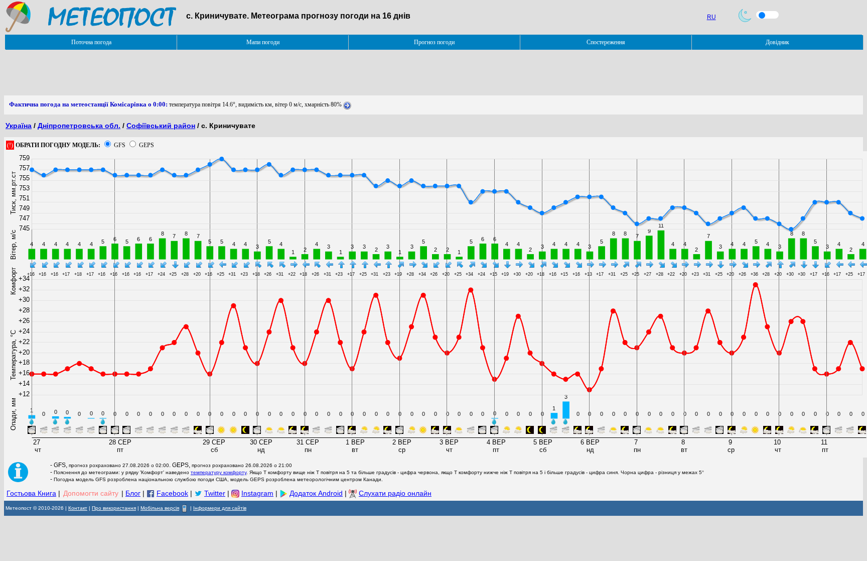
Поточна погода (91, 42)
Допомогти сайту (90, 493)
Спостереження (606, 42)
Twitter (214, 493)
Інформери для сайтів (219, 508)
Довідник (777, 42)
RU (711, 17)
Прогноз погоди (434, 42)
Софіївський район (160, 126)
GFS (119, 145)
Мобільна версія (159, 508)
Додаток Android (316, 493)
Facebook (172, 493)
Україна (19, 126)
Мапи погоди (262, 42)
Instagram (257, 493)
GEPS (146, 145)
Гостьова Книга (31, 493)
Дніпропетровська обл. (79, 126)
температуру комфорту (218, 472)
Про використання (114, 508)
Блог (132, 493)
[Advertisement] (186, 72)
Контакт (77, 508)
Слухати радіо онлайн (395, 493)
